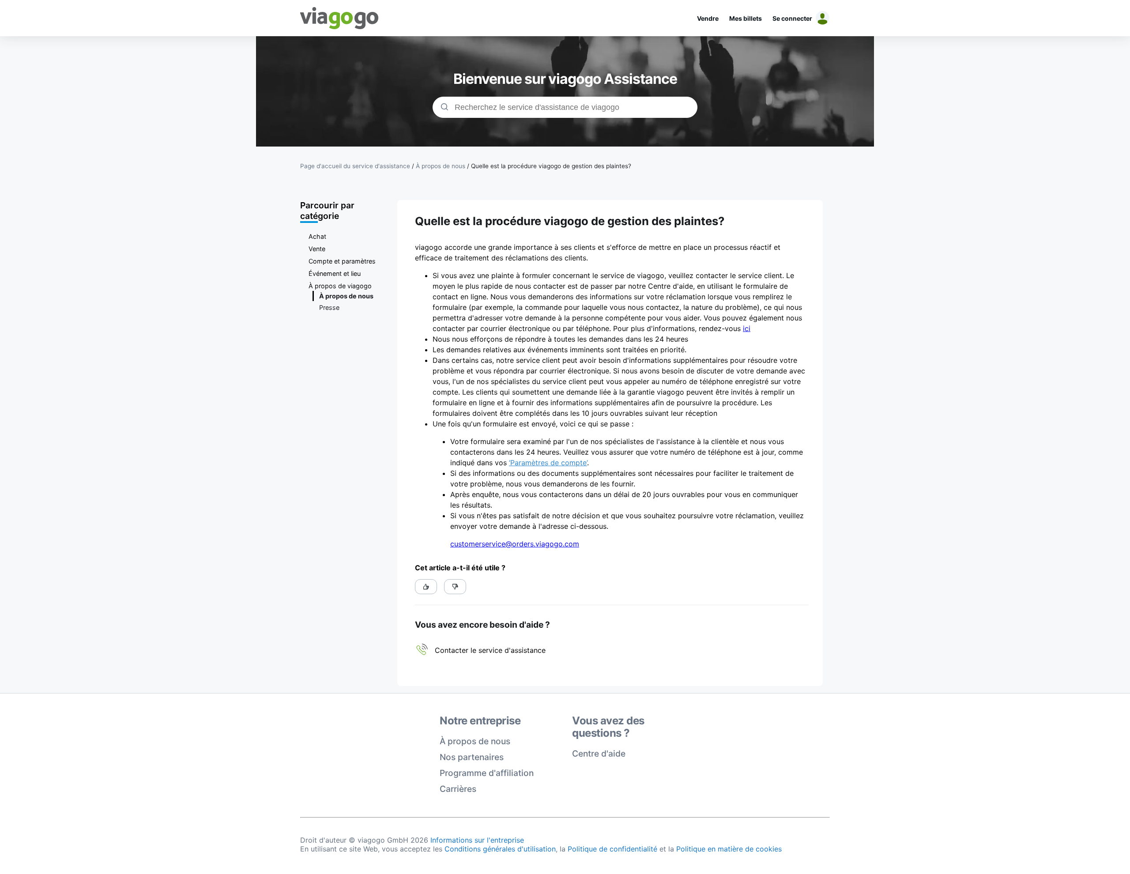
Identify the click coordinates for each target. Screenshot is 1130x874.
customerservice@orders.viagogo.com (514, 543)
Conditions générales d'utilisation (500, 848)
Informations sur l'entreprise (477, 840)
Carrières (458, 789)
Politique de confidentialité (612, 848)
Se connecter (792, 18)
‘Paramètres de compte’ (548, 462)
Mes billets (745, 18)
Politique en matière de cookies (729, 848)
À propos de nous (475, 741)
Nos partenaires (472, 757)
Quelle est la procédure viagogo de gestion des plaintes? (551, 166)
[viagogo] (339, 18)
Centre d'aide (598, 753)
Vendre (708, 18)
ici (746, 328)
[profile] (821, 18)
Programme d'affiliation (487, 773)
